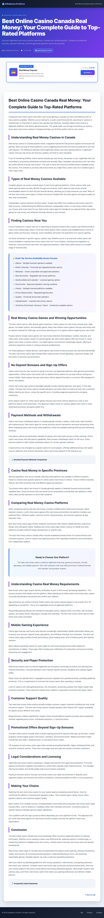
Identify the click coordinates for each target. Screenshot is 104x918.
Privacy (89, 912)
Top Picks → (87, 72)
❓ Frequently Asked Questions (24, 884)
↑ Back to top (90, 895)
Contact (99, 912)
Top (81, 912)
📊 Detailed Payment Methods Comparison (29, 460)
